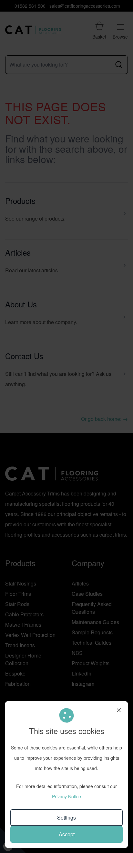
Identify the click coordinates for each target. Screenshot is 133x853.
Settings (66, 817)
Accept (67, 834)
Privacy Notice (66, 796)
